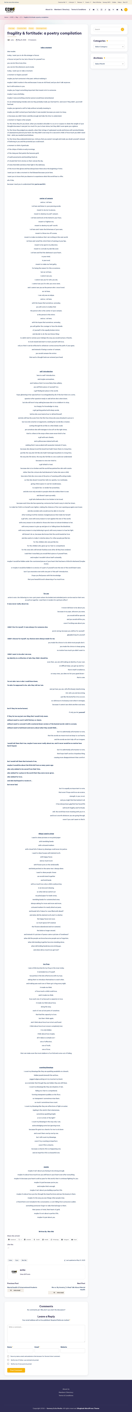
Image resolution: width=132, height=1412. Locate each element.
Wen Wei (24, 1260)
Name (10, 1347)
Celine (10, 1260)
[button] (25, 1274)
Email (37, 1347)
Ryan (17, 1260)
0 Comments (32, 40)
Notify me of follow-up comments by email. (25, 1360)
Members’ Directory (66, 1392)
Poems (31, 28)
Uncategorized (41, 28)
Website (64, 1347)
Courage (11, 28)
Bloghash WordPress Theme (88, 1408)
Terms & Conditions (66, 1396)
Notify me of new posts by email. (21, 1364)
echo (22, 1270)
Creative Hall (21, 28)
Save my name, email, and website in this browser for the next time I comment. (35, 1356)
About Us (66, 1389)
